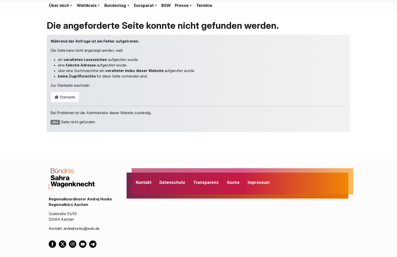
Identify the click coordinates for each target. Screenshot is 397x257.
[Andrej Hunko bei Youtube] (84, 243)
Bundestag (115, 5)
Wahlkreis (87, 5)
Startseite (67, 97)
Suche (233, 182)
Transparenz (206, 182)
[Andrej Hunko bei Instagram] (74, 243)
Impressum (258, 182)
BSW (166, 5)
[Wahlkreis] (98, 6)
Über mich (59, 5)
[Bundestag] (128, 6)
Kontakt (143, 182)
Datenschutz (172, 182)
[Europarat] (155, 6)
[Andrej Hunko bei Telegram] (93, 243)
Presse (182, 5)
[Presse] (190, 6)
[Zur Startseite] (72, 178)
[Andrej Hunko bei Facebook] (54, 243)
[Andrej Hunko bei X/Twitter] (64, 243)
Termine (204, 5)
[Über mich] (71, 6)
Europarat (144, 5)
